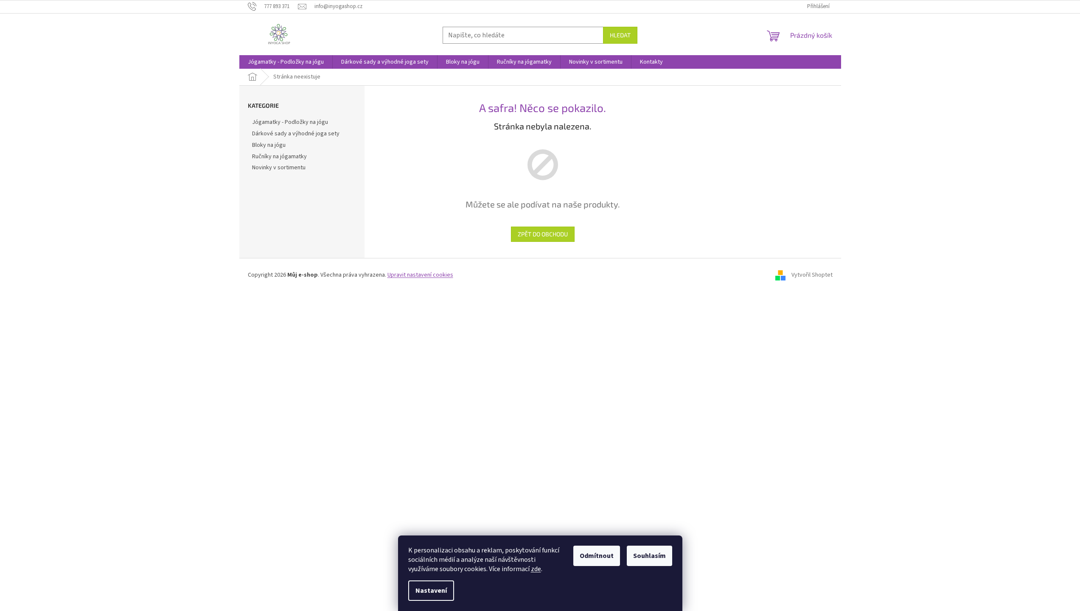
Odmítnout (597, 556)
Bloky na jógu (269, 145)
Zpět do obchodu (543, 234)
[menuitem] (285, 62)
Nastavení (431, 590)
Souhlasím (649, 556)
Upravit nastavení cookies (420, 275)
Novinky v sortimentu (279, 167)
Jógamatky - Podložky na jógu (290, 122)
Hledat (620, 35)
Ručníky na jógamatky (279, 156)
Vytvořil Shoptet (812, 275)
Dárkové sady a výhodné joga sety (295, 133)
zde (536, 569)
